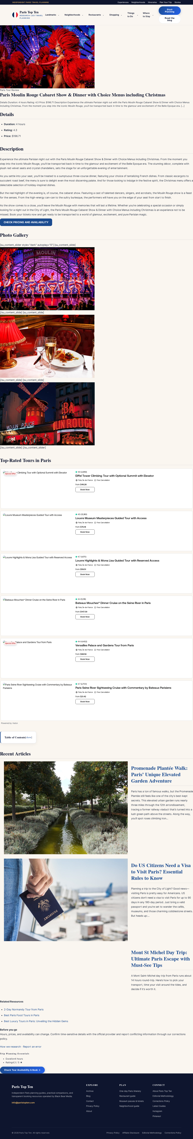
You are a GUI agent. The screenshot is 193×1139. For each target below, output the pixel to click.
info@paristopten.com (23, 1102)
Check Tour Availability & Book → (22, 1070)
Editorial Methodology (163, 1096)
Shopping (114, 15)
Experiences (123, 2)
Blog (88, 1096)
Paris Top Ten (22, 1086)
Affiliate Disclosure (130, 1133)
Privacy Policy (92, 1106)
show (28, 737)
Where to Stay (146, 15)
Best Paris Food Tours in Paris (21, 1015)
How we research (10, 1046)
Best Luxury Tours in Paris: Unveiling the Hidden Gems (36, 1021)
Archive (89, 1091)
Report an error (32, 1046)
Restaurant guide (127, 1096)
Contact (90, 1101)
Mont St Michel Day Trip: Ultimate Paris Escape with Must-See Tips (160, 958)
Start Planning (169, 10)
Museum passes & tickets (131, 1101)
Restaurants (95, 15)
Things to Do (130, 15)
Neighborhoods (138, 2)
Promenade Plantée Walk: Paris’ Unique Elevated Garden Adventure (159, 774)
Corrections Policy (161, 1101)
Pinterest (157, 1116)
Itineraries (152, 2)
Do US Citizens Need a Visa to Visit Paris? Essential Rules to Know (161, 871)
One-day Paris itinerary (130, 1091)
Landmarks (50, 15)
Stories (177, 2)
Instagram (157, 1111)
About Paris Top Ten (162, 1091)
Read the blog (170, 19)
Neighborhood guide (129, 1106)
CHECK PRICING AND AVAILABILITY (26, 222)
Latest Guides (159, 1106)
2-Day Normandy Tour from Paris (24, 1009)
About (89, 1111)
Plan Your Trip (166, 2)
